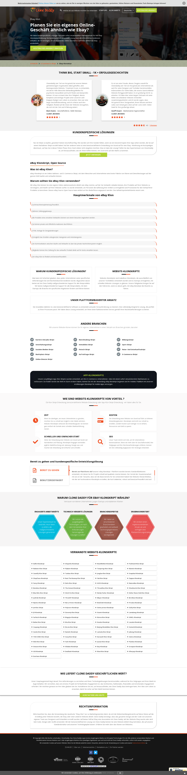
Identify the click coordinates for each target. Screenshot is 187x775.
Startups (103, 10)
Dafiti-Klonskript (38, 563)
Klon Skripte (114, 10)
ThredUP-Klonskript (72, 598)
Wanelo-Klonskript (135, 568)
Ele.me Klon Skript (71, 627)
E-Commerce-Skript (48, 63)
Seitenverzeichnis (89, 747)
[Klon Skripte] (42, 9)
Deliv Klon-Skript (71, 583)
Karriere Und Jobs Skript (45, 340)
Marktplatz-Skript (43, 354)
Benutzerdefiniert (51, 480)
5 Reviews (153, 125)
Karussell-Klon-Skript (104, 637)
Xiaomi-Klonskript (103, 612)
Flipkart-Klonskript (71, 568)
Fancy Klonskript (38, 583)
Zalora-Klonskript (135, 637)
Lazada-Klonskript (135, 622)
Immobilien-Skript (86, 345)
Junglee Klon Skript (103, 573)
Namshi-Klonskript (71, 632)
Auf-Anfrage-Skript (86, 354)
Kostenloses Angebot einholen (48, 48)
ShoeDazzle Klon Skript (137, 588)
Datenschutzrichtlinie (139, 743)
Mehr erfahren (108, 773)
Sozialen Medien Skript (44, 349)
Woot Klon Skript (102, 651)
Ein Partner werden (116, 747)
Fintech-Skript (84, 349)
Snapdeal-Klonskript (136, 573)
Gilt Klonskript (38, 651)
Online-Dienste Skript (44, 359)
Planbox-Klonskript (135, 641)
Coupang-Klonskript (40, 627)
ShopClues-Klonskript (40, 578)
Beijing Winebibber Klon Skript (107, 627)
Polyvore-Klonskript (72, 607)
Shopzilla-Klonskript (72, 563)
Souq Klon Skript (71, 637)
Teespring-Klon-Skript (104, 568)
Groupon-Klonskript (136, 646)
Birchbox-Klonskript (136, 598)
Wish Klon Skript (38, 641)
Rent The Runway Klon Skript (75, 578)
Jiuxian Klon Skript (103, 641)
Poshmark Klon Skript (136, 563)
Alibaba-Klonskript (71, 646)
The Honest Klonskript (72, 588)
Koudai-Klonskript (103, 622)
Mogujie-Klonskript (71, 617)
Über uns (77, 747)
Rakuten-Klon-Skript (40, 568)
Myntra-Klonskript (39, 602)
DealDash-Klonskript (72, 651)
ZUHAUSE (34, 63)
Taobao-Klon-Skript (72, 573)
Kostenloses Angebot (146, 10)
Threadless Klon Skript (105, 588)
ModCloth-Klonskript (104, 602)
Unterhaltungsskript (44, 345)
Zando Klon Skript (39, 632)
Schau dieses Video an (47, 3)
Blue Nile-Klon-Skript (40, 593)
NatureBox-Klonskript (136, 583)
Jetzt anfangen (93, 155)
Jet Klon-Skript (38, 607)
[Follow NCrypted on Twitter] (96, 752)
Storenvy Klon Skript (72, 612)
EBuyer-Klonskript (103, 598)
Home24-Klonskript (135, 627)
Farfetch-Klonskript (40, 617)
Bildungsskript (128, 340)
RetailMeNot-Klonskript (105, 563)
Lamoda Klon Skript (103, 632)
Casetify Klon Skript (40, 573)
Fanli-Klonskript (70, 641)
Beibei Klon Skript (39, 622)
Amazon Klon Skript (40, 646)
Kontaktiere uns (102, 747)
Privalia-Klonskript (135, 602)
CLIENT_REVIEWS (53, 114)
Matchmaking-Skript (87, 340)
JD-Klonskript (37, 612)
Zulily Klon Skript (135, 607)
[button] (128, 10)
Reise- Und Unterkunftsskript (133, 349)
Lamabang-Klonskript (136, 612)
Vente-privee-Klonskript (105, 607)
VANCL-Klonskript (135, 617)
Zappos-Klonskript (135, 578)
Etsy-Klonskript (102, 646)
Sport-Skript (127, 345)
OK (120, 773)
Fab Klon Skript (102, 578)
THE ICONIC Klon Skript (41, 637)
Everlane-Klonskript (40, 656)
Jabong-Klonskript (135, 632)
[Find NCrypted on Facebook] (91, 752)
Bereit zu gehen (49, 470)
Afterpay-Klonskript (136, 651)
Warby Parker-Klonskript (105, 593)
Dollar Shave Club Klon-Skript (139, 593)
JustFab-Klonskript (39, 598)
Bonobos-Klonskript (40, 588)
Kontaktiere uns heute (93, 695)
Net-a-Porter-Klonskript (73, 602)
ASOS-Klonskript (102, 583)
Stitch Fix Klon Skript (72, 593)
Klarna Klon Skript (103, 617)
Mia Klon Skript (70, 622)
